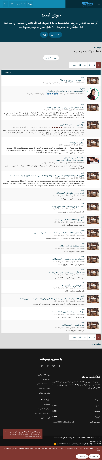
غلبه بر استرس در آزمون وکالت (72, 285)
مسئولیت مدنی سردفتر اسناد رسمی (70, 160)
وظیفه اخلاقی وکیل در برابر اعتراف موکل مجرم (65, 107)
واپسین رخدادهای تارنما (42, 413)
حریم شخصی (76, 443)
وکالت (82, 78)
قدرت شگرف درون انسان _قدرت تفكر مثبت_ (66, 272)
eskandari (80, 196)
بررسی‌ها (15, 127)
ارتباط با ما (97, 443)
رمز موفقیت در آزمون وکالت (73, 325)
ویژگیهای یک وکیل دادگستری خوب (70, 124)
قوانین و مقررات (87, 443)
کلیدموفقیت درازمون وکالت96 (72, 80)
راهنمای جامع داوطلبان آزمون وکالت (69, 193)
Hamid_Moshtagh (77, 162)
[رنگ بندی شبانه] (12, 4)
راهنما (69, 443)
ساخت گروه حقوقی (44, 388)
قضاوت (82, 88)
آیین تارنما (47, 404)
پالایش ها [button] (8, 72)
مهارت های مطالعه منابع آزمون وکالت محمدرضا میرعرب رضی (59, 232)
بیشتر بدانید (96, 374)
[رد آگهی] (5, 432)
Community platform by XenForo (77, 438)
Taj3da (81, 178)
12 (80, 65)
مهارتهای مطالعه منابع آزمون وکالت (70, 219)
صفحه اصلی (61, 443)
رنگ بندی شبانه (95, 441)
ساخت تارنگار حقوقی (43, 384)
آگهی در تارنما (45, 418)
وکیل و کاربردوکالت (76, 142)
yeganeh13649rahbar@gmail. (63, 422)
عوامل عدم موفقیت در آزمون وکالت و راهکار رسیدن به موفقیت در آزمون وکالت (52, 298)
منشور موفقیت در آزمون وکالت (71, 246)
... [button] (85, 65)
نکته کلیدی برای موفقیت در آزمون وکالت (67, 206)
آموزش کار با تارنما (44, 409)
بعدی (74, 65)
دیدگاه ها (25, 127)
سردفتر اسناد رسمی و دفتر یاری (74, 157)
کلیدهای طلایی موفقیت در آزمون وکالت (68, 259)
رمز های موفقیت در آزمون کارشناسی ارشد (67, 311)
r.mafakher (80, 110)
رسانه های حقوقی (44, 393)
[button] (97, 4)
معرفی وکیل (46, 379)
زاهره (82, 145)
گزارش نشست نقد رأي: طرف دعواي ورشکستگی (65, 91)
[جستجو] (5, 4)
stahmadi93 (80, 83)
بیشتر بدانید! (29, 436)
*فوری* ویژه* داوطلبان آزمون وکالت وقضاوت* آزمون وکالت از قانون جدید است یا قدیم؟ (46, 175)
